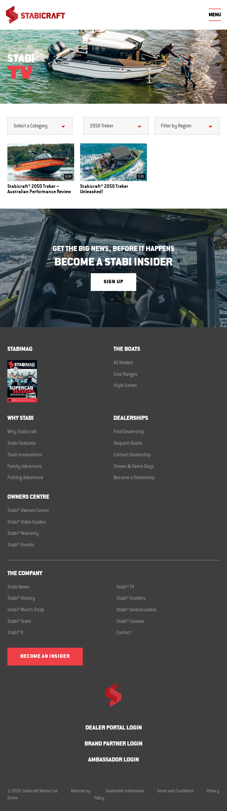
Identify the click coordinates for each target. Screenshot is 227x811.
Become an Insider (45, 656)
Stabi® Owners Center (28, 511)
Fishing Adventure (25, 478)
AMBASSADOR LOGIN (113, 760)
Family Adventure (24, 466)
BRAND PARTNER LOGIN (113, 744)
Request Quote (128, 443)
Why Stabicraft (22, 432)
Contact (124, 633)
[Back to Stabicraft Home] (35, 15)
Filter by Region (176, 126)
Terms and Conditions (175, 791)
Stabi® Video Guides (26, 522)
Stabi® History (21, 598)
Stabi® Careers (130, 621)
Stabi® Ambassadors (136, 610)
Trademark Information (125, 791)
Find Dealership (129, 432)
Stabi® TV (125, 587)
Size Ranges (125, 374)
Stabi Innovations (24, 455)
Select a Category (31, 126)
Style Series (125, 385)
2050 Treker (101, 126)
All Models (123, 363)
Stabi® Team (19, 621)
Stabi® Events (20, 545)
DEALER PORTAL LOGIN (113, 728)
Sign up (113, 282)
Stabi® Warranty (23, 533)
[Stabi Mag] (60, 381)
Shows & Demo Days (134, 466)
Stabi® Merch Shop (25, 610)
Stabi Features (21, 443)
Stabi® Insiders (131, 598)
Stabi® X (15, 633)
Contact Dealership (132, 455)
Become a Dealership (134, 478)
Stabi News (18, 587)
